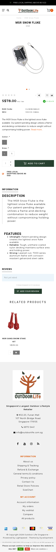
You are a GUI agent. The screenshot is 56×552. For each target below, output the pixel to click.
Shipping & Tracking (28, 465)
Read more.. (37, 129)
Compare (28, 514)
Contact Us (28, 482)
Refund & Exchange (28, 469)
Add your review (29, 291)
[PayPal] (41, 529)
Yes (20, 549)
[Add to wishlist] (47, 95)
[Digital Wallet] (23, 529)
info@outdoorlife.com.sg (29, 432)
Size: (5, 148)
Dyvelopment (46, 538)
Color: (6, 137)
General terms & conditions (28, 474)
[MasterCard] (32, 529)
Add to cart (36, 163)
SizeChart (28, 490)
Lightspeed (21, 538)
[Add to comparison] (52, 95)
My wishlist (28, 510)
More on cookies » (39, 549)
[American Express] (6, 529)
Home (18, 18)
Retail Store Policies (28, 486)
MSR (28, 26)
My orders (28, 506)
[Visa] (50, 529)
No (27, 549)
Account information (28, 502)
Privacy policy (28, 478)
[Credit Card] (14, 529)
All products (28, 518)
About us (28, 461)
